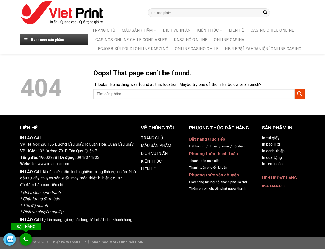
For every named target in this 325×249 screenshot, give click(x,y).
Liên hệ (236, 30)
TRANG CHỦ (103, 30)
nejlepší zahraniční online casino (263, 48)
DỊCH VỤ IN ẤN (176, 30)
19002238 (48, 157)
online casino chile (196, 48)
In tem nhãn (272, 163)
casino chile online (272, 30)
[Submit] (265, 12)
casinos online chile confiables (131, 39)
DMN (139, 242)
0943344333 (88, 157)
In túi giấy (271, 138)
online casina (229, 39)
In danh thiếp (273, 150)
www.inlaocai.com (53, 163)
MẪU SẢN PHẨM (137, 30)
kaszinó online (190, 39)
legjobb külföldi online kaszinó (131, 48)
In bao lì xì (271, 144)
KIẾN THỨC (208, 30)
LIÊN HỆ (148, 169)
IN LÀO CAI (30, 171)
